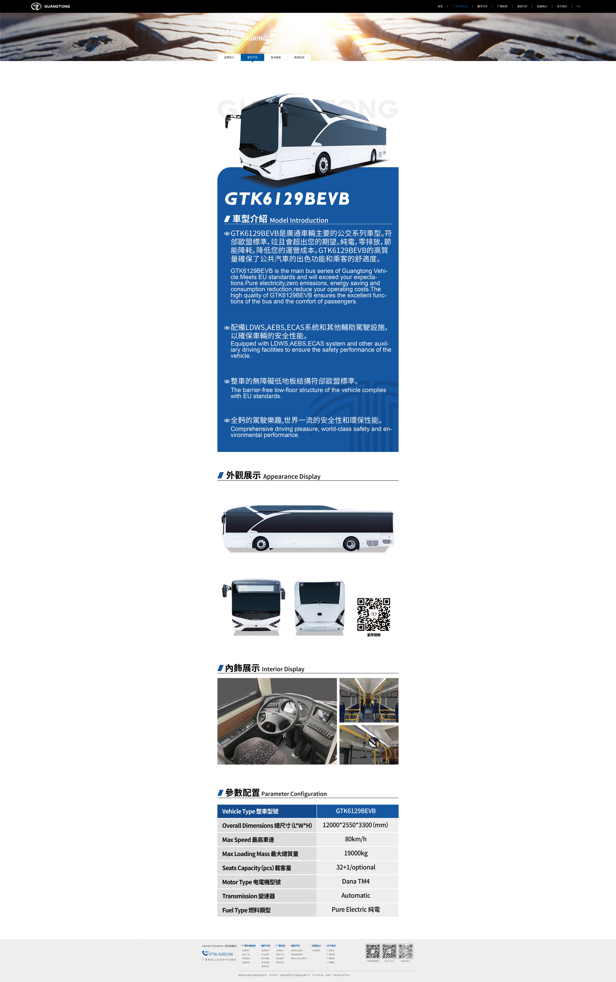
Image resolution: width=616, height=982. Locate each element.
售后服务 (276, 57)
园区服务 (280, 958)
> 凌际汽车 (294, 946)
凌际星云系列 (297, 950)
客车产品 (252, 57)
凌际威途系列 (297, 954)
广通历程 (331, 954)
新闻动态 (299, 57)
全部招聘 (316, 950)
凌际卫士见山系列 (298, 958)
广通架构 (331, 958)
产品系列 (265, 954)
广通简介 (331, 950)
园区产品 (280, 954)
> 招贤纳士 (315, 946)
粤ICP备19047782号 (341, 975)
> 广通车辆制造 (248, 946)
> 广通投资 (279, 946)
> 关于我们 (330, 946)
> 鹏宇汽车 (265, 946)
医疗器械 (265, 958)
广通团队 (331, 962)
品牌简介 (229, 57)
